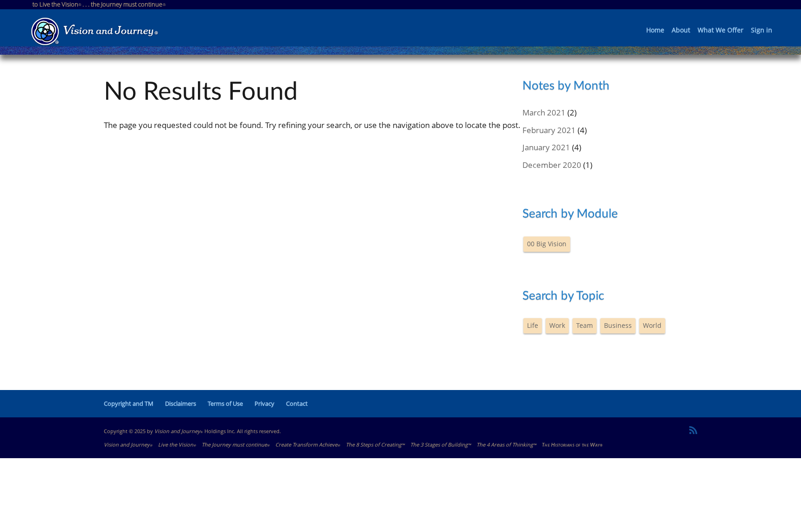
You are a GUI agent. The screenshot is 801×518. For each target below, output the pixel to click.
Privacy (264, 403)
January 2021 (546, 147)
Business (618, 325)
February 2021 (549, 130)
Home (655, 30)
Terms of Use (225, 403)
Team (584, 325)
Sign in (761, 30)
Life (532, 325)
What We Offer (721, 30)
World (652, 325)
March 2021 (544, 112)
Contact (297, 403)
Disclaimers (180, 403)
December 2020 (551, 165)
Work (557, 325)
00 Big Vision (546, 243)
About (681, 30)
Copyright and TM (128, 403)
